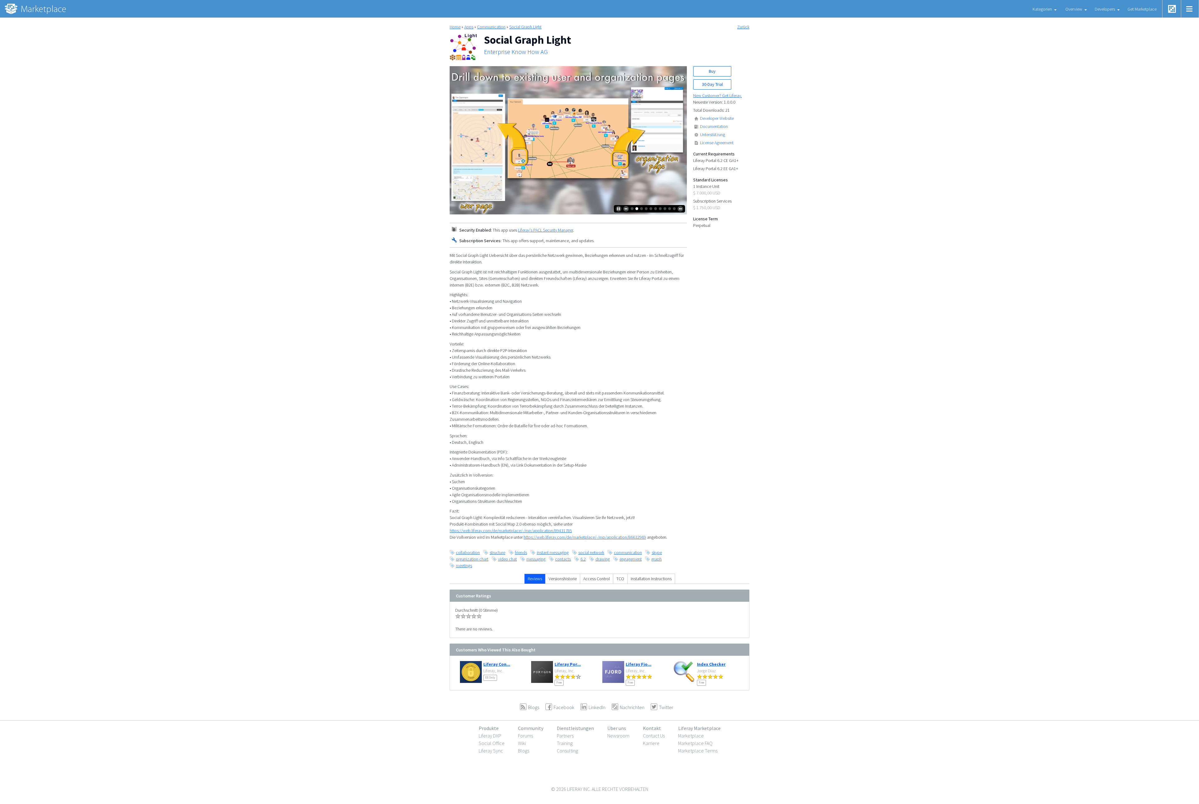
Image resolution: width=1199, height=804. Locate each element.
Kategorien (1042, 9)
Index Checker (711, 664)
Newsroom (618, 736)
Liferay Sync (491, 751)
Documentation (714, 126)
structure (497, 552)
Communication (491, 27)
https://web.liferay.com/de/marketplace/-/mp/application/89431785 (511, 530)
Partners (565, 736)
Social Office (492, 743)
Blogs (523, 751)
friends (521, 552)
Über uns (616, 728)
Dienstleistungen (575, 728)
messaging (535, 559)
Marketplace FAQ (695, 743)
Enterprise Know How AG (516, 52)
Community (530, 728)
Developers (1105, 9)
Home (455, 27)
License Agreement (716, 142)
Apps (468, 27)
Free (559, 682)
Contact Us (654, 736)
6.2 (583, 559)
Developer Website (717, 118)
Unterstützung (712, 134)
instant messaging (553, 552)
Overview (1073, 9)
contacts (563, 559)
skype (657, 552)
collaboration (468, 552)
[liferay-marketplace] (36, 8)
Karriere (651, 743)
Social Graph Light (525, 27)
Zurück (743, 27)
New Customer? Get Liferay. (717, 95)
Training (565, 743)
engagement (630, 559)
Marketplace (691, 736)
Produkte (489, 728)
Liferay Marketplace (699, 728)
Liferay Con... (496, 664)
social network (591, 552)
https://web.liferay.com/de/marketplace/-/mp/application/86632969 (585, 537)
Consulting (567, 751)
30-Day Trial (712, 84)
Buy (712, 71)
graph (656, 559)
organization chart (472, 559)
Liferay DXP (490, 736)
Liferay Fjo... (638, 664)
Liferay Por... (568, 664)
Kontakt (652, 728)
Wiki (522, 743)
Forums (525, 736)
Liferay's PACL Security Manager (545, 230)
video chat (507, 559)
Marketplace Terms (698, 751)
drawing (602, 559)
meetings (464, 565)
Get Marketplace (1142, 9)
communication (628, 552)
